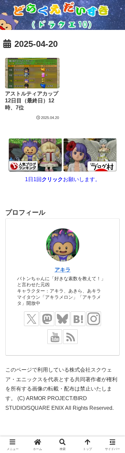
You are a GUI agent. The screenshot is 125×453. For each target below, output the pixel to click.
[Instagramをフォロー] (93, 318)
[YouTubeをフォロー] (54, 336)
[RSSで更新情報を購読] (70, 336)
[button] (112, 397)
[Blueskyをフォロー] (62, 318)
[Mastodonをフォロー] (47, 318)
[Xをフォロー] (31, 318)
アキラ (63, 270)
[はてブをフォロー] (78, 318)
